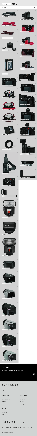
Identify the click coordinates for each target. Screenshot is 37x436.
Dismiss (16, 4)
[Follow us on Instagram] (3, 422)
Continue (13, 4)
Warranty (19, 427)
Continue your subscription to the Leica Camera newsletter (34, 374)
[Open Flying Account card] (34, 7)
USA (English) (4, 4)
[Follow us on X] (12, 422)
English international (12, 390)
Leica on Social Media (29, 421)
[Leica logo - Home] (18, 7)
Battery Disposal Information (27, 427)
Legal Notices (14, 427)
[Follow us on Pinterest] (14, 422)
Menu (5, 7)
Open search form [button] (32, 7)
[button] (34, 390)
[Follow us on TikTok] (10, 422)
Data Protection (8, 427)
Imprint (3, 427)
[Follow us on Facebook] (7, 422)
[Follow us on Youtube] (5, 422)
